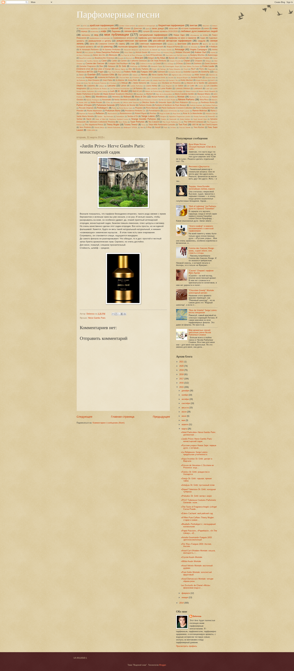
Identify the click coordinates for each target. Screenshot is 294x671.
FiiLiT (193, 69)
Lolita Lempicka (151, 88)
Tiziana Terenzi (131, 124)
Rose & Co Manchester (192, 113)
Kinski (79, 83)
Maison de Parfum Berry (153, 91)
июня (184, 416)
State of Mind (100, 119)
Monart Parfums (158, 97)
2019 (181, 370)
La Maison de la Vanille (194, 83)
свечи (92, 44)
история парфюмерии (191, 28)
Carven (124, 61)
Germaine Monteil (174, 72)
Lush (112, 91)
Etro (130, 69)
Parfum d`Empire (84, 105)
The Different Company (194, 122)
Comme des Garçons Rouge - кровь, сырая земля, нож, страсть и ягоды (202, 250)
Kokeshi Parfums (100, 83)
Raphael (82, 113)
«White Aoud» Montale (191, 561)
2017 (181, 379)
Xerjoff (157, 127)
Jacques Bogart (182, 77)
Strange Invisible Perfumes (143, 119)
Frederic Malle (130, 72)
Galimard (161, 72)
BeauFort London (85, 58)
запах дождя (158, 28)
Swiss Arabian (185, 119)
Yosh (165, 127)
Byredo (172, 58)
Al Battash (213, 47)
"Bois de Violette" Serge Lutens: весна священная (203, 311)
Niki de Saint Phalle (168, 100)
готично (127, 28)
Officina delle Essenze (131, 102)
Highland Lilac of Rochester (182, 75)
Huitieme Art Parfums (106, 77)
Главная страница (122, 416)
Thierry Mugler (113, 124)
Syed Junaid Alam (200, 119)
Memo (88, 97)
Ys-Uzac (173, 127)
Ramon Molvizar (199, 110)
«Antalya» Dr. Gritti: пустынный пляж (198, 485)
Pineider (80, 111)
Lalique (101, 86)
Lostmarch (197, 88)
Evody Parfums (142, 69)
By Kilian (161, 58)
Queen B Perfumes (170, 111)
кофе (103, 31)
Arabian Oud (200, 52)
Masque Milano (203, 94)
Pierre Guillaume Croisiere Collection (177, 108)
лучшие (146, 31)
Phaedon (139, 108)
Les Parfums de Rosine (98, 88)
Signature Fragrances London (180, 116)
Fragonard (211, 69)
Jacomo (171, 77)
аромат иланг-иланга (127, 25)
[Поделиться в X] (119, 314)
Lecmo (200, 86)
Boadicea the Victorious (105, 58)
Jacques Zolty (210, 77)
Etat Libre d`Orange (102, 69)
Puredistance (154, 111)
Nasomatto (106, 100)
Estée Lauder (208, 66)
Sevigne (163, 116)
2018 (181, 374)
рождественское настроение (132, 40)
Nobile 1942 (83, 102)
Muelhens (192, 97)
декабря (186, 390)
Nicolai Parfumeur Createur (148, 100)
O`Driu (108, 102)
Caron (104, 61)
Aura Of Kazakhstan (154, 55)
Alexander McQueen (131, 50)
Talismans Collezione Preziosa (102, 122)
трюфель (170, 44)
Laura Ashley (151, 86)
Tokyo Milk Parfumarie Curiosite (162, 125)
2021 (181, 362)
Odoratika (116, 102)
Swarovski (172, 119)
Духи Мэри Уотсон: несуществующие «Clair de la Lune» (202, 146)
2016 (181, 383)
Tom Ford (183, 124)
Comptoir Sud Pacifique (118, 63)
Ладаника (116, 31)
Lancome (111, 86)
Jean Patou (107, 80)
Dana (188, 63)
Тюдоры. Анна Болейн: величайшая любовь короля (202, 187)
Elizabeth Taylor (156, 66)
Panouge (194, 102)
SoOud (79, 119)
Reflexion (100, 113)
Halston (135, 75)
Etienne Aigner (120, 69)
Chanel (187, 61)
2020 (181, 366)
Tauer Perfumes (137, 122)
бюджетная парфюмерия (171, 25)
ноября (185, 395)
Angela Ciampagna (198, 49)
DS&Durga (134, 66)
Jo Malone (120, 80)
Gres (215, 72)
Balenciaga (212, 55)
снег (132, 44)
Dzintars (144, 66)
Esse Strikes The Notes (191, 66)
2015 (181, 387)
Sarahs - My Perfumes (105, 116)
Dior (101, 66)
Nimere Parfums (186, 99)
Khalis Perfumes (201, 80)
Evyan (154, 69)
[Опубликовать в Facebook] (121, 314)
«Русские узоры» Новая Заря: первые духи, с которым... (198, 446)
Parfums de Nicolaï (127, 105)
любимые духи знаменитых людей (199, 31)
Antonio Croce (156, 52)
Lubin (208, 88)
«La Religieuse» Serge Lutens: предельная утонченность (194, 453)
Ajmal (202, 46)
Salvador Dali (210, 113)
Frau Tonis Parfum (114, 72)
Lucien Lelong (102, 91)
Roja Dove (176, 113)
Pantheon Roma (208, 102)
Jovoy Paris (132, 80)
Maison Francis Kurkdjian (174, 91)
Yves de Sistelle (185, 127)
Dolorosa (197, 616)
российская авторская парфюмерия (172, 40)
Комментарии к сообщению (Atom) (108, 423)
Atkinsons (113, 55)
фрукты (205, 44)
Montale (181, 97)
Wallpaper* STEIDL (130, 127)
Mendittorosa (101, 97)
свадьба (201, 41)
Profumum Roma (112, 110)
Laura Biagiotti (166, 86)
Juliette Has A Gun (159, 80)
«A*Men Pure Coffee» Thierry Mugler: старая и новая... (197, 518)
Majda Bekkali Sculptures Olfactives (118, 94)
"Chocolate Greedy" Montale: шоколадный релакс (201, 291)
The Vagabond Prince (94, 125)
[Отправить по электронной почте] (113, 314)
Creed (158, 63)
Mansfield (139, 94)
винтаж (193, 25)
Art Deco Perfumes (83, 55)
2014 (181, 603)
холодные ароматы (85, 47)
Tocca (143, 125)
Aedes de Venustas (190, 47)
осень (205, 35)
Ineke (144, 77)
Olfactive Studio (148, 102)
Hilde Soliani (200, 75)
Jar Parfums (81, 80)
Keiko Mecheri (187, 80)
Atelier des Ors (99, 55)
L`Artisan (124, 83)
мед (96, 35)
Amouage (180, 49)
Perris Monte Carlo (125, 108)
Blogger (162, 665)
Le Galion (179, 86)
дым (147, 28)
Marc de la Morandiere (164, 94)
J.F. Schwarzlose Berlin (157, 77)
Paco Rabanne (181, 102)
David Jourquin (211, 63)
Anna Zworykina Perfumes (108, 52)
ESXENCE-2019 (83, 69)
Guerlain (91, 74)
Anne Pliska (128, 52)
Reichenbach (112, 113)
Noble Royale (96, 102)
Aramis (212, 52)
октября (185, 399)
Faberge (163, 69)
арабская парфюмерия (102, 25)
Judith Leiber (145, 80)
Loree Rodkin (166, 88)
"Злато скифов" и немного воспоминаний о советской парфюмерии (201, 228)
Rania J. (214, 111)
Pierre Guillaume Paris (205, 108)
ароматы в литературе (146, 25)
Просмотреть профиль (186, 646)
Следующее (84, 416)
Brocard (139, 57)
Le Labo (190, 86)
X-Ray (148, 127)
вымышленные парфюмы (88, 28)
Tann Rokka (123, 122)
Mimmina (116, 97)
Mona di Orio (141, 97)
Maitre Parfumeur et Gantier (88, 94)
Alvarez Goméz (166, 50)
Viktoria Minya (99, 127)
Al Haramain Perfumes (89, 50)
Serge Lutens (148, 116)
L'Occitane (113, 83)
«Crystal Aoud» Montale (191, 557)
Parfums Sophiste (196, 105)
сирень (122, 44)
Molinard (127, 97)
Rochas (153, 113)
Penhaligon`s (102, 108)
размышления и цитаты (100, 41)
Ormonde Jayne (165, 102)
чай (98, 47)
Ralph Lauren (185, 111)
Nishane (214, 100)
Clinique (208, 61)
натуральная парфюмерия (153, 35)
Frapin (101, 72)
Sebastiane (120, 116)
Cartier (114, 61)
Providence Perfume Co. (135, 111)
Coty (133, 63)
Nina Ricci (204, 100)
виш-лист (206, 25)
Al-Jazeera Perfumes (111, 50)
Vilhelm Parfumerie (114, 127)
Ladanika (91, 86)
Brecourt (129, 58)
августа (185, 407)
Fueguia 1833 (147, 72)
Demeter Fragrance (87, 66)
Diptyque (111, 66)
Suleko (163, 119)
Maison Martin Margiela (207, 91)
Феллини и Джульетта (199, 166)
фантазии (181, 44)
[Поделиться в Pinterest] (124, 314)
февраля (186, 593)
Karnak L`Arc (173, 80)
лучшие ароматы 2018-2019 (165, 31)
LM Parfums (138, 88)
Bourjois (120, 58)
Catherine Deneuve (138, 61)
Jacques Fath (196, 77)
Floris (201, 69)
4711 (85, 25)
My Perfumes (204, 97)
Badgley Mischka (197, 55)
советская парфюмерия (150, 44)
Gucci (81, 75)
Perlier (114, 108)
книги (206, 28)
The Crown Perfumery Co (172, 122)
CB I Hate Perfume (158, 61)
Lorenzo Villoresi (183, 88)
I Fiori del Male (124, 77)
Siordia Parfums (199, 116)
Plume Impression (94, 111)
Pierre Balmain (152, 108)
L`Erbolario (153, 83)
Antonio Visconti (182, 52)
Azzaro (185, 55)
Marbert (149, 94)
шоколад (108, 46)
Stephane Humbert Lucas (118, 119)
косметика (94, 31)
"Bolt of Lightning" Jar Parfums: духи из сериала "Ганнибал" (203, 207)
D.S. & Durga (168, 63)
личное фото (131, 31)
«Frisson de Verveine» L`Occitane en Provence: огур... (197, 466)
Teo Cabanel (153, 122)
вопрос (214, 25)
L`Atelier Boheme (139, 83)
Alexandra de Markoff (149, 50)
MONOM (171, 97)
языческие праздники (128, 46)
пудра (202, 38)
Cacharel (182, 58)
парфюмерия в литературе (100, 38)
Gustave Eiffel (107, 74)
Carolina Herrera (92, 61)
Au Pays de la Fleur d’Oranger (132, 55)
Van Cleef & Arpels (209, 125)
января (185, 597)
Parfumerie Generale (105, 105)
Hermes (144, 74)
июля (184, 412)
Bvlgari (151, 58)
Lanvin (123, 86)
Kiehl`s (212, 80)
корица (84, 31)
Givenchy (205, 72)
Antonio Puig (168, 52)
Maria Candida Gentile (184, 94)
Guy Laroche (123, 75)
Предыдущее (161, 416)
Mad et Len (137, 91)
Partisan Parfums (211, 105)
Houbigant (89, 77)
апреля (185, 424)
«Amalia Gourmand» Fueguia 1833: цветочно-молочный (196, 538)
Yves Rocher (199, 127)
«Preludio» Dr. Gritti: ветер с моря (196, 496)
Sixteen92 (211, 116)
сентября (186, 403)
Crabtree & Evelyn (146, 63)
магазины (86, 35)
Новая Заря (179, 35)
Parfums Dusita (145, 105)
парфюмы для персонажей (150, 38)
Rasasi (90, 113)
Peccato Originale (86, 108)
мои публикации (116, 34)
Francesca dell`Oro (85, 72)
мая (184, 420)
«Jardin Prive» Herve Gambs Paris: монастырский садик (196, 440)
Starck (88, 119)
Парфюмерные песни (118, 14)
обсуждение (194, 35)
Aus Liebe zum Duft (173, 55)
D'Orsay (179, 63)
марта (185, 429)
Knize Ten (87, 83)
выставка (104, 28)
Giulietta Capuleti (190, 72)
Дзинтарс (138, 28)
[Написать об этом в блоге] (116, 314)
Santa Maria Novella (85, 116)
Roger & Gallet (165, 113)
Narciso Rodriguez (92, 100)
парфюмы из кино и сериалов (182, 38)
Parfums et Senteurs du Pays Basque (170, 105)
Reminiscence (126, 113)
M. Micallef (123, 91)
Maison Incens (191, 91)
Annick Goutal (141, 52)
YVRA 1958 (91, 130)
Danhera (197, 63)
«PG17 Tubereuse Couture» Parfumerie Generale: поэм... (198, 501)
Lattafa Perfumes (136, 86)
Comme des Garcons (95, 63)
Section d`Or (132, 116)
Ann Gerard (89, 52)
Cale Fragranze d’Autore (199, 58)
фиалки (195, 44)
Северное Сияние (106, 44)
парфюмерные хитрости (124, 38)
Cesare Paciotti (175, 61)
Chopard (198, 61)
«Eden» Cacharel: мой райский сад (197, 513)
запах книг (173, 28)
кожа (214, 28)
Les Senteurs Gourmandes (120, 88)
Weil (141, 127)
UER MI (195, 125)
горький (114, 28)
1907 (78, 25)
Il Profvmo (135, 77)
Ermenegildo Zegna (172, 66)
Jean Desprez (94, 80)
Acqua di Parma (173, 47)
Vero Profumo (85, 127)
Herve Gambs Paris (160, 75)
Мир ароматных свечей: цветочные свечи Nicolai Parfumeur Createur (200, 332)
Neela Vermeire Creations (125, 100)
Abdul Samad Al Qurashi (153, 47)
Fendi (186, 69)
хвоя (213, 44)
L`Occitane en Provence (170, 83)
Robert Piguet (141, 113)
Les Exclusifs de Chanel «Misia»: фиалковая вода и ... (196, 586)
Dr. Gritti (122, 66)
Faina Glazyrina (175, 69)
